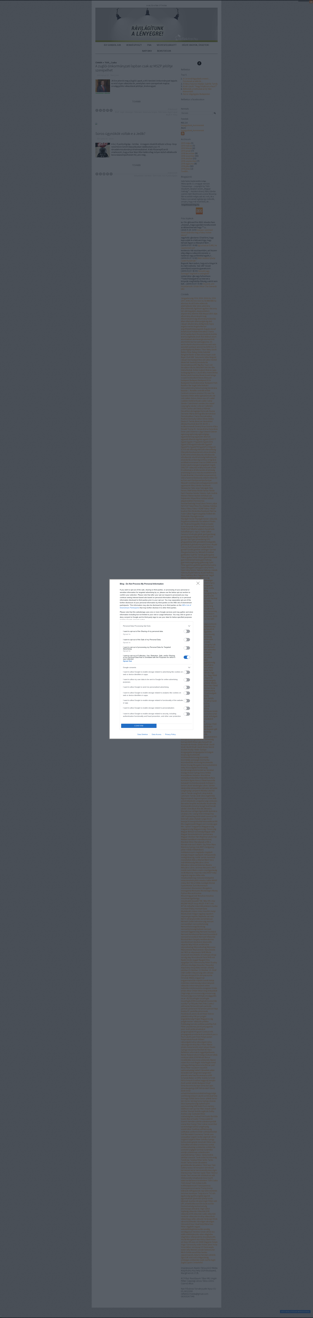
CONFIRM (138, 726)
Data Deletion (142, 734)
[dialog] (156, 659)
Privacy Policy (170, 734)
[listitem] (156, 626)
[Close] (198, 584)
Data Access (156, 734)
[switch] (187, 631)
